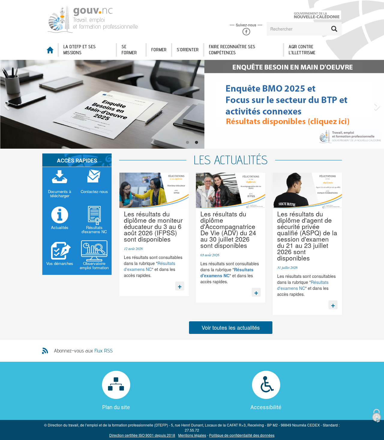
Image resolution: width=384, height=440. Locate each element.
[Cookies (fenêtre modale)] (376, 416)
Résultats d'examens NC (149, 266)
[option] (192, 104)
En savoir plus (179, 284)
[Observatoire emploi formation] (94, 257)
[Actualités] (59, 221)
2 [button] (197, 143)
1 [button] (187, 143)
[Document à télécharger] (59, 185)
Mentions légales (192, 435)
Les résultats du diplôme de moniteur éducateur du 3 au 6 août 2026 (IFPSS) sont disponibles (153, 226)
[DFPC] (95, 18)
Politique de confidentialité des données (241, 435)
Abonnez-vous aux (83, 350)
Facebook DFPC (246, 32)
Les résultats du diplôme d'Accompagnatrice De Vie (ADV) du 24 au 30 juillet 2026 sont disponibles (228, 229)
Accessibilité (265, 407)
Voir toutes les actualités (231, 327)
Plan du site (116, 407)
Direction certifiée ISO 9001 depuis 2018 (142, 435)
